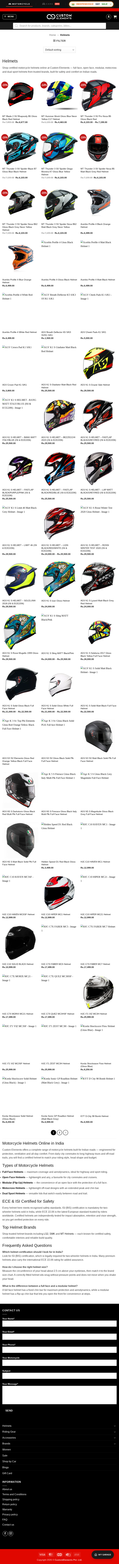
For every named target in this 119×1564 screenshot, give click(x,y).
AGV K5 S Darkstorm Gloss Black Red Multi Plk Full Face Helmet (18, 813)
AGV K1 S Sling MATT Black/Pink (57, 653)
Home (52, 35)
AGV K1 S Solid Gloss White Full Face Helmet (57, 707)
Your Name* (8, 1318)
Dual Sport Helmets (13, 1193)
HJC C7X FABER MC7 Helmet (95, 964)
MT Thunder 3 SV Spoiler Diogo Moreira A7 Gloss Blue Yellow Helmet (57, 171)
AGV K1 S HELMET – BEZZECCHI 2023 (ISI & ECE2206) (58, 438)
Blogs (5, 1467)
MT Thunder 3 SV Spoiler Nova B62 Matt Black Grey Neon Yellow (59, 225)
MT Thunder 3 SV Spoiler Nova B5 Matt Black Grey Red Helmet (98, 170)
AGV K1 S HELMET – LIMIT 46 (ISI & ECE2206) (19, 546)
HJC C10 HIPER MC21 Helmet (96, 914)
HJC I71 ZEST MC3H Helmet (55, 1063)
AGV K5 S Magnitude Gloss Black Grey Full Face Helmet (97, 813)
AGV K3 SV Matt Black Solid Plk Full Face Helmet (98, 759)
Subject (6, 1371)
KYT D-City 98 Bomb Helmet (94, 1116)
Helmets (6, 1426)
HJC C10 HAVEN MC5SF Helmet (18, 914)
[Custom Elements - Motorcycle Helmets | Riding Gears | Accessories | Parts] (59, 16)
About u (6, 1489)
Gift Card (7, 1473)
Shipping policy (10, 1499)
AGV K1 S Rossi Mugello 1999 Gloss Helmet (20, 654)
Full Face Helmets (12, 1172)
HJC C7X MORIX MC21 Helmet (17, 1014)
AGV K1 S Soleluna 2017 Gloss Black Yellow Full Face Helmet (96, 654)
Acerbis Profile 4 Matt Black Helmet (98, 279)
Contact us (8, 1524)
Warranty (7, 1509)
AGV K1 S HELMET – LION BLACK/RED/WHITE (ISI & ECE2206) (54, 548)
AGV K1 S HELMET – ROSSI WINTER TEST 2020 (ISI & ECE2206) (95, 548)
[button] (9, 16)
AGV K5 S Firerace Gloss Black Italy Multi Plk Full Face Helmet (59, 813)
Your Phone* (8, 1344)
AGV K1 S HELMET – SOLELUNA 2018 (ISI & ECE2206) (18, 602)
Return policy (9, 1504)
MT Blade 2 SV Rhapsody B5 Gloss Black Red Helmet (19, 117)
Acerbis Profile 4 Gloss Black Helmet (59, 279)
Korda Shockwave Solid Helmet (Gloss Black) (17, 1117)
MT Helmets (67, 1233)
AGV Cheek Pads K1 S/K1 (93, 332)
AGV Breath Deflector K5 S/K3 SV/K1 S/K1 (56, 333)
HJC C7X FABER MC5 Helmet (56, 964)
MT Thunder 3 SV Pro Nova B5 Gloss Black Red (96, 117)
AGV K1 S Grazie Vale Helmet (95, 385)
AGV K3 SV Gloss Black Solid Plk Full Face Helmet (57, 759)
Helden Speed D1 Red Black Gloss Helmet (58, 863)
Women (6, 1449)
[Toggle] (115, 1426)
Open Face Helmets (13, 1177)
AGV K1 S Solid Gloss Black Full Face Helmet (18, 707)
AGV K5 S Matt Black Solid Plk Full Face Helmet (19, 863)
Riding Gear (9, 1431)
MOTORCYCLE (21, 4)
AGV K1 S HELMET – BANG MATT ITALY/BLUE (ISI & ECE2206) (19, 438)
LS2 (46, 1233)
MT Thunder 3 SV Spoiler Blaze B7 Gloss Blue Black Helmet (19, 170)
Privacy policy (10, 1514)
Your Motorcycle (11, 1358)
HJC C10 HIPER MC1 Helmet (55, 914)
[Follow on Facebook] (5, 1533)
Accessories (9, 1437)
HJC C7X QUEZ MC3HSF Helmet (57, 1014)
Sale (4, 1455)
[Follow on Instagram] (10, 1533)
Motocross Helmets (13, 1188)
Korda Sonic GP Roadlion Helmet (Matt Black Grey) (57, 1117)
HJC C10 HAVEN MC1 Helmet (95, 861)
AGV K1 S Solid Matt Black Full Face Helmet (98, 707)
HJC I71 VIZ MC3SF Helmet (16, 1063)
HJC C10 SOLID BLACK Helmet (17, 964)
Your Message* (10, 1384)
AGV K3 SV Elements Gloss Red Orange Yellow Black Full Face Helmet (18, 761)
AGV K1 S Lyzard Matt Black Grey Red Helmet (97, 602)
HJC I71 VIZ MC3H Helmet (94, 1014)
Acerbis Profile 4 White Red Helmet (19, 332)
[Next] (65, 1132)
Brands (6, 1443)
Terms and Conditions (14, 1494)
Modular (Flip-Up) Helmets (17, 1182)
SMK (52, 1233)
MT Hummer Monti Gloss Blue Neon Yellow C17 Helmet (59, 117)
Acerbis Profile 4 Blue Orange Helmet (16, 281)
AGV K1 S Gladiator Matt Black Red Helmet (58, 386)
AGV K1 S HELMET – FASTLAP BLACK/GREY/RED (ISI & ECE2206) (98, 438)
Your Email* (8, 1332)
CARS (52, 4)
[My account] (108, 16)
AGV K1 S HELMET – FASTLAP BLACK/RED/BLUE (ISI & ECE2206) (58, 491)
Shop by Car (9, 1461)
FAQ (4, 1519)
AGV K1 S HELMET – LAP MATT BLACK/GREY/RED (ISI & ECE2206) (98, 491)
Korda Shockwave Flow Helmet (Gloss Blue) (96, 1065)
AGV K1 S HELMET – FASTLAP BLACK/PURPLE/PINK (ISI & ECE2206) (17, 492)
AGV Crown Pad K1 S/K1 (14, 385)
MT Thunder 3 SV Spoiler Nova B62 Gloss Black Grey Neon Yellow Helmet (19, 227)
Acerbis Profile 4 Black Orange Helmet (95, 225)
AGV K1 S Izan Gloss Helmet (55, 600)
